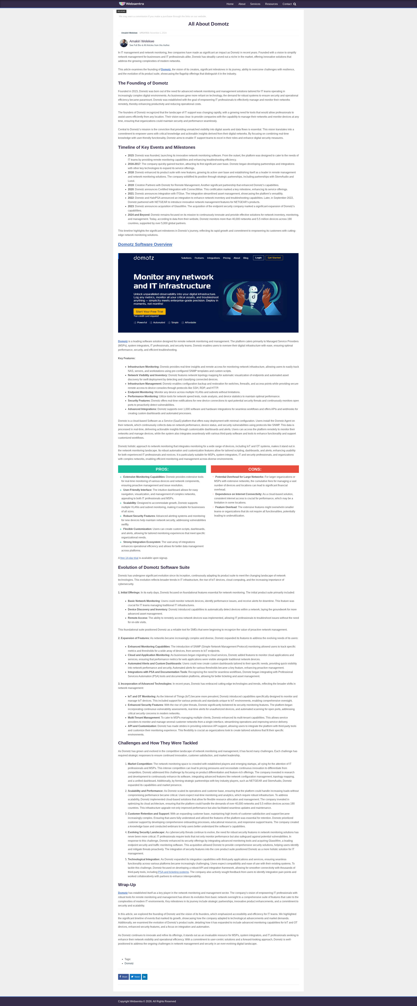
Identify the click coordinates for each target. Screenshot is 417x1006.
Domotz (129, 963)
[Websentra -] (132, 4)
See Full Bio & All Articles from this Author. (149, 45)
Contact (287, 4)
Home (230, 4)
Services (255, 4)
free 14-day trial (129, 558)
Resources (271, 4)
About (241, 4)
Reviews (121, 11)
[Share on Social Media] (144, 977)
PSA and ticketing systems (173, 872)
